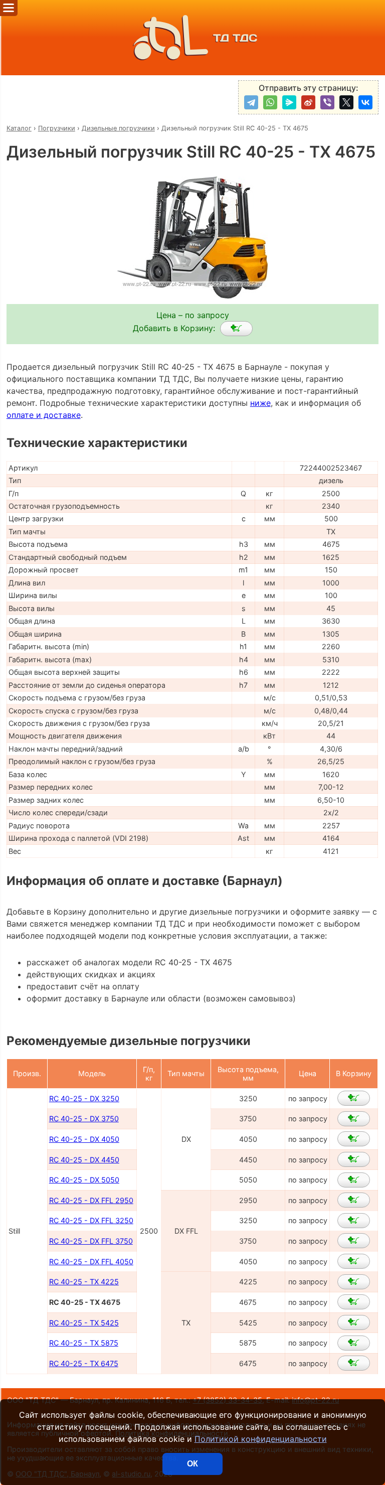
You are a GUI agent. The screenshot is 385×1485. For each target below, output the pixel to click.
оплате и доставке (44, 415)
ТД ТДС (235, 38)
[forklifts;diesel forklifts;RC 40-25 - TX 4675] (236, 328)
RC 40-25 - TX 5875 (83, 1343)
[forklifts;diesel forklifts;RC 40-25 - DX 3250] (353, 1098)
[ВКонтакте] (365, 102)
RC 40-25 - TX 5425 (84, 1322)
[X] (346, 102)
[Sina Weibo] (308, 102)
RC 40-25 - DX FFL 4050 (91, 1261)
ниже (260, 403)
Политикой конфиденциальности (261, 1439)
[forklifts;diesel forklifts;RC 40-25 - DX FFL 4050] (353, 1261)
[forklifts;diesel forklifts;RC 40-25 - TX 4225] (353, 1281)
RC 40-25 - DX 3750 (84, 1118)
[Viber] (327, 102)
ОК (192, 1463)
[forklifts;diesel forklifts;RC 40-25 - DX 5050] (353, 1179)
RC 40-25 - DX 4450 (84, 1159)
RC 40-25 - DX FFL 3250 (91, 1220)
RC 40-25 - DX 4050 (84, 1139)
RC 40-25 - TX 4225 (84, 1281)
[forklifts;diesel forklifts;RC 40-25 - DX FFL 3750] (353, 1240)
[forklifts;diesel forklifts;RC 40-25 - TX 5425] (353, 1322)
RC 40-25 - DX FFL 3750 (91, 1241)
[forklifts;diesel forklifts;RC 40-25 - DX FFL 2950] (353, 1200)
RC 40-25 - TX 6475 (83, 1363)
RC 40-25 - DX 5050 (84, 1179)
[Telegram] (251, 102)
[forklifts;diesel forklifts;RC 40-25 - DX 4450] (353, 1159)
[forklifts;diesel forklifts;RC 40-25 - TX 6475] (353, 1363)
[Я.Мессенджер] (289, 102)
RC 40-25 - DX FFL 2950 (91, 1200)
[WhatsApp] (270, 102)
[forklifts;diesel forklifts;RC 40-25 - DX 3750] (353, 1118)
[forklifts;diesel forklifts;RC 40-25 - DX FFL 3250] (353, 1220)
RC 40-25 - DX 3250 (84, 1098)
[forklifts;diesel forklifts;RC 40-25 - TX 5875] (353, 1343)
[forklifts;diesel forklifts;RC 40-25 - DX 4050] (353, 1138)
